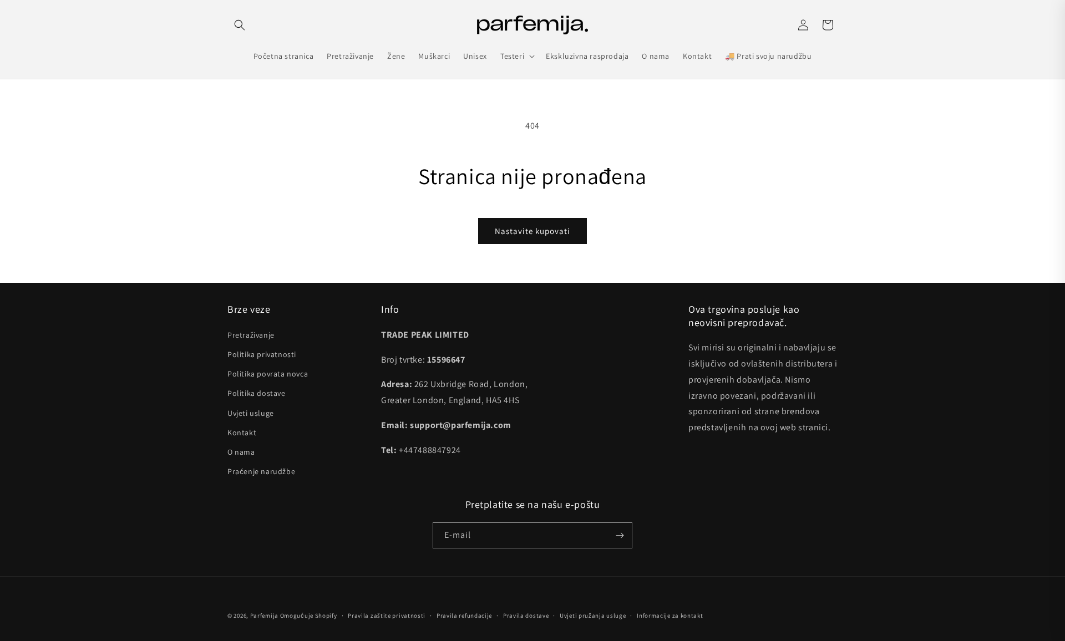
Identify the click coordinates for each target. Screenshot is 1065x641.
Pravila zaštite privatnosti (386, 615)
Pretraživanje (251, 335)
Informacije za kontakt (670, 615)
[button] (239, 25)
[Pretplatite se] (619, 535)
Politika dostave (256, 393)
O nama (241, 452)
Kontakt (241, 432)
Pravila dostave (526, 615)
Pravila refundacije (464, 615)
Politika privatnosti (261, 354)
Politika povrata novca (267, 374)
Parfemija (264, 615)
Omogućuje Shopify (308, 615)
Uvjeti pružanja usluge (593, 615)
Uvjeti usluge (250, 413)
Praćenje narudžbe (261, 471)
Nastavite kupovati (532, 231)
